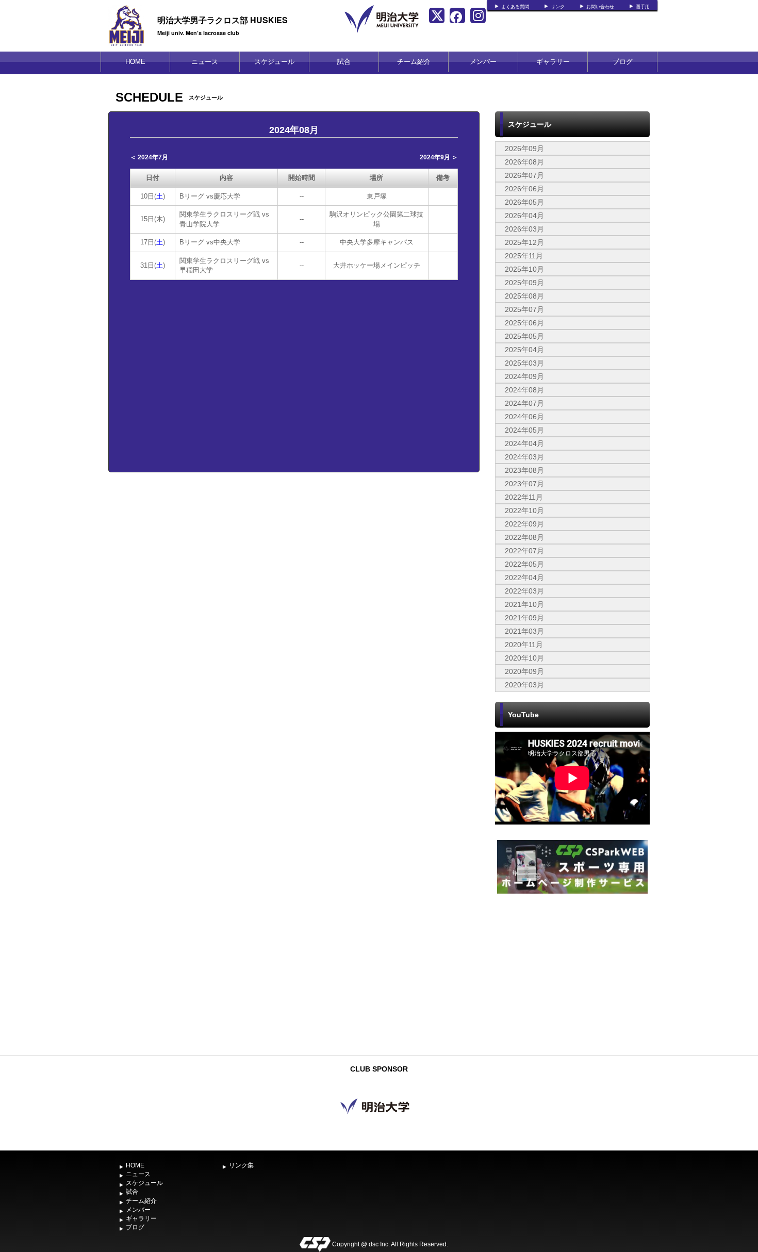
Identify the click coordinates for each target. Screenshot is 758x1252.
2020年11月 (524, 644)
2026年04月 (524, 215)
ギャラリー (553, 61)
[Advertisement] (572, 973)
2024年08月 (524, 390)
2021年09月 (524, 618)
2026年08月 (524, 162)
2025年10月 (524, 269)
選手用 (643, 6)
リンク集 (241, 1165)
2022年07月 (524, 551)
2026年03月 (524, 229)
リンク (558, 6)
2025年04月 (524, 349)
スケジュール (274, 61)
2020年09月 (524, 671)
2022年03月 (524, 591)
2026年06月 (524, 189)
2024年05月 (524, 430)
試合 (344, 61)
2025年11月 (524, 256)
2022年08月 (524, 537)
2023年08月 (524, 470)
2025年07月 (524, 309)
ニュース (204, 61)
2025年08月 (524, 296)
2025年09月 (524, 282)
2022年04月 (524, 577)
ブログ (623, 61)
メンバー (483, 61)
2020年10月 (524, 658)
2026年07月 (524, 175)
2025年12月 (524, 242)
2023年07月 (524, 484)
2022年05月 (524, 564)
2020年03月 (524, 685)
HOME (135, 61)
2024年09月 (524, 376)
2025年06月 (524, 323)
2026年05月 (524, 202)
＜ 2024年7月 (149, 157)
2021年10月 (524, 604)
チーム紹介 (414, 61)
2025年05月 (524, 336)
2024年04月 (524, 443)
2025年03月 (524, 363)
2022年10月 (524, 510)
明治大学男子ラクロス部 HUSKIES (222, 20)
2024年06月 (524, 417)
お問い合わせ (600, 6)
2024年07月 (524, 403)
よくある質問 (515, 6)
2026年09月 (524, 148)
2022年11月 (524, 497)
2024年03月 (524, 457)
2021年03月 (524, 631)
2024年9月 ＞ (439, 157)
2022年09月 (524, 524)
